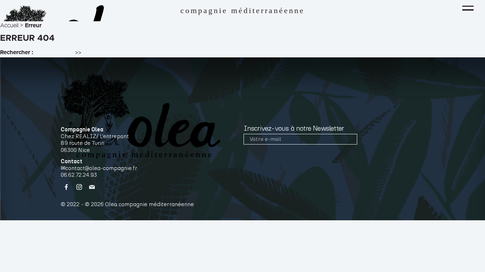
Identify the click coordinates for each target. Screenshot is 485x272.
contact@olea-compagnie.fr (101, 168)
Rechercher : (16, 52)
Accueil (9, 25)
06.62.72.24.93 (79, 175)
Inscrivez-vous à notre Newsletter (294, 128)
